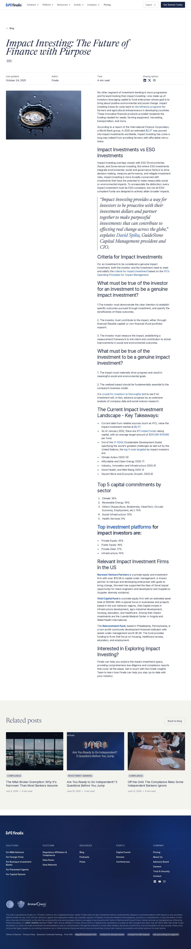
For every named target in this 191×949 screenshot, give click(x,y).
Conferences (123, 861)
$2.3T (149, 130)
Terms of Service (13, 934)
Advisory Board (161, 861)
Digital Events (123, 852)
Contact (157, 876)
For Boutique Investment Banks (18, 863)
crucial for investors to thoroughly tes (123, 394)
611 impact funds (146, 430)
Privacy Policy (29, 934)
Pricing (107, 4)
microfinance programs (148, 106)
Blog (82, 852)
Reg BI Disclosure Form (86, 934)
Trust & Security (161, 871)
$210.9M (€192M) (159, 434)
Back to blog (175, 720)
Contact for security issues (112, 934)
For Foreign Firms (15, 857)
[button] (33, 5)
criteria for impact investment (131, 271)
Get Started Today (172, 4)
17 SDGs (118, 442)
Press (82, 861)
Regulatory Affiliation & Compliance (55, 853)
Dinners (120, 857)
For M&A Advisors (15, 852)
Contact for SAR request (138, 934)
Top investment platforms (124, 527)
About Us (157, 857)
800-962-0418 (170, 923)
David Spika (128, 235)
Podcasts (84, 857)
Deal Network (50, 864)
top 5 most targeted (135, 449)
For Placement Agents (17, 869)
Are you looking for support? (165, 934)
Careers (157, 866)
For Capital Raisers (16, 874)
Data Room (48, 860)
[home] (14, 5)
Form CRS (68, 934)
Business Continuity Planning (49, 934)
